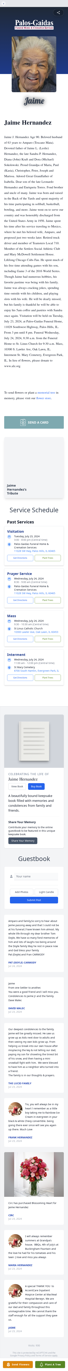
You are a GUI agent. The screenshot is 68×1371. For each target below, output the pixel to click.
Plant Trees (47, 557)
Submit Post (34, 900)
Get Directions (20, 557)
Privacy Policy (24, 1355)
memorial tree (46, 392)
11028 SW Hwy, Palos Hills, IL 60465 (34, 551)
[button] (34, 1174)
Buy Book (36, 786)
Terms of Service (43, 1355)
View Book (17, 786)
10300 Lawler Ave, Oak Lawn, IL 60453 (36, 632)
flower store (43, 398)
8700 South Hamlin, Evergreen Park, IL (36, 670)
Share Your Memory (22, 840)
